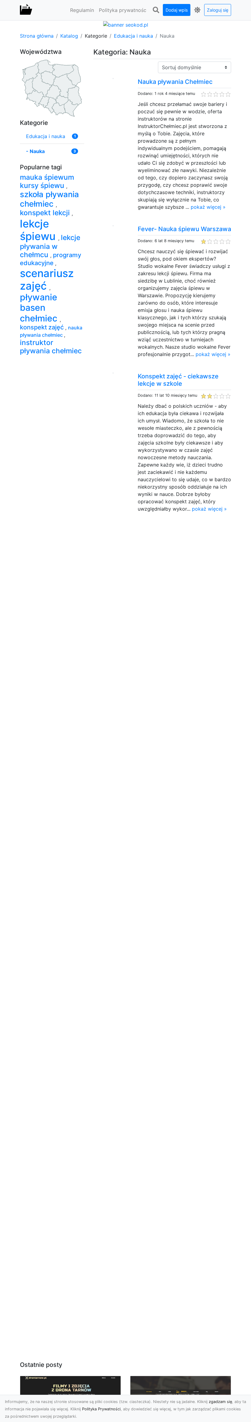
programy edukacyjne (50, 258)
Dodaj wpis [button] (177, 10)
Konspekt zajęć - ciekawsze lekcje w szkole (178, 380)
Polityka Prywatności (101, 1409)
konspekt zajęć (42, 327)
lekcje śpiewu (39, 229)
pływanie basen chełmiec (40, 308)
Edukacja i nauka (133, 36)
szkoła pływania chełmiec (49, 198)
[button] (156, 10)
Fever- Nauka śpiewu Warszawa (184, 229)
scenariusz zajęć (47, 279)
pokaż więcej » (208, 207)
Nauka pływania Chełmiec (175, 81)
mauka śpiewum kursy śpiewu (47, 181)
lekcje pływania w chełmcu (50, 246)
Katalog (69, 36)
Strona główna (37, 36)
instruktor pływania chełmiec (51, 346)
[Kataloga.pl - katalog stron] (26, 10)
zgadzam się (220, 1401)
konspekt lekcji (46, 212)
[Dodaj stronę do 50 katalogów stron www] (125, 24)
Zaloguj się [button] (217, 10)
